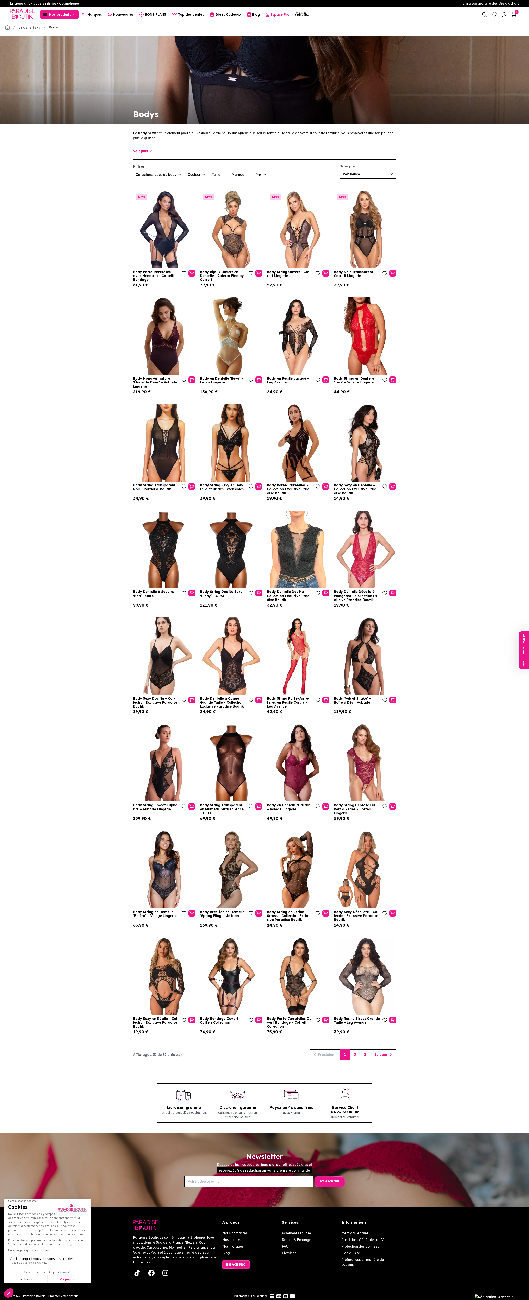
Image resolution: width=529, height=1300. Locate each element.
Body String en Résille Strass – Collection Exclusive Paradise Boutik (288, 916)
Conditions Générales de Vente (366, 1240)
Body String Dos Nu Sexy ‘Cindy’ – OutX (221, 594)
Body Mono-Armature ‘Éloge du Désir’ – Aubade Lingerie (155, 382)
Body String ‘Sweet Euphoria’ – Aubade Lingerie (156, 807)
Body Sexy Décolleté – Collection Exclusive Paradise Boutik (357, 916)
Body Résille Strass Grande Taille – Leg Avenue (357, 1021)
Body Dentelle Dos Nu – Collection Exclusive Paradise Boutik (289, 596)
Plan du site (350, 1253)
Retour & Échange (296, 1240)
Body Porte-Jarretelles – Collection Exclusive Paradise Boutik (289, 489)
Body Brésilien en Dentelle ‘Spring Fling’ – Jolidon (222, 914)
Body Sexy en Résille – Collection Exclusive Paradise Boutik (156, 1022)
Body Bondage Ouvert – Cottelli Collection (220, 1021)
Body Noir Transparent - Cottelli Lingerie (355, 274)
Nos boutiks (231, 1240)
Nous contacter (234, 1233)
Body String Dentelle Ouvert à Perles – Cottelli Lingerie (355, 809)
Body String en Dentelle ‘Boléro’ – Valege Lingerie (155, 914)
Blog (226, 1253)
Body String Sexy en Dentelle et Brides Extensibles (222, 487)
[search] (484, 14)
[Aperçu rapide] (191, 273)
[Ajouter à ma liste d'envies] (184, 273)
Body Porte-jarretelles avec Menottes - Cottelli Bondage (153, 276)
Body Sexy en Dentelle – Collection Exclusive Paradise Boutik (356, 489)
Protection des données (360, 1246)
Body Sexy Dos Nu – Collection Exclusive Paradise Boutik (155, 702)
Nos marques (232, 1246)
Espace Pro (236, 1264)
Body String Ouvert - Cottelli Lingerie (289, 274)
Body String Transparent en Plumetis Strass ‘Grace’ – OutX (222, 809)
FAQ (285, 1246)
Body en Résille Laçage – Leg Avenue (288, 380)
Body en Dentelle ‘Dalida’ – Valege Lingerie (288, 807)
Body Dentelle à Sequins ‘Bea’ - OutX (153, 594)
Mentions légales (354, 1233)
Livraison (289, 1253)
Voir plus (140, 151)
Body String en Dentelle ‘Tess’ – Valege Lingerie (354, 380)
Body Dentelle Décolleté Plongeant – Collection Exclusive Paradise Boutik (356, 596)
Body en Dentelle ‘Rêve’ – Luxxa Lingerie (221, 380)
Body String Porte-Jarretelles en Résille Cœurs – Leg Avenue (288, 702)
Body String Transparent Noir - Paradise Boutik (154, 487)
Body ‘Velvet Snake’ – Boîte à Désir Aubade (352, 700)
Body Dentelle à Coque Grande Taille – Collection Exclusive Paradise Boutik (222, 702)
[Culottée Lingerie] (302, 14)
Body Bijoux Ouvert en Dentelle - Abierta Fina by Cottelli (222, 276)
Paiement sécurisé (296, 1233)
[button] (524, 650)
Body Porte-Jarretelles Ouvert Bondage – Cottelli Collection (290, 1022)
